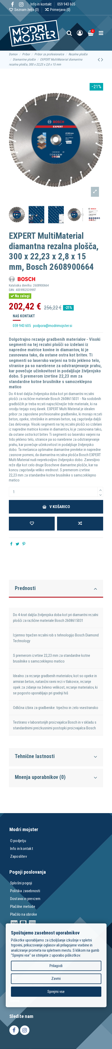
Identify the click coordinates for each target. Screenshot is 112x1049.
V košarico (59, 506)
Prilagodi (56, 965)
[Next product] (102, 59)
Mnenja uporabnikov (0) (40, 777)
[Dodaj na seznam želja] (32, 524)
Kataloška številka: (20, 285)
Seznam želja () (27, 10)
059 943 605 (66, 4)
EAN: (12, 290)
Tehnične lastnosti (35, 756)
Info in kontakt (41, 4)
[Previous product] (99, 59)
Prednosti (25, 588)
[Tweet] (17, 544)
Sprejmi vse (56, 991)
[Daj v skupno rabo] (11, 544)
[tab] (56, 587)
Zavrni (56, 978)
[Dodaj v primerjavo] (80, 524)
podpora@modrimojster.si (52, 325)
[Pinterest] (23, 544)
